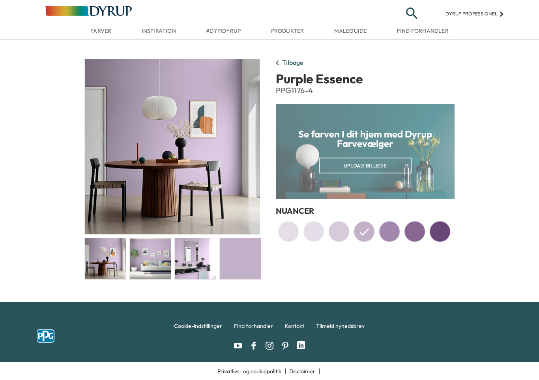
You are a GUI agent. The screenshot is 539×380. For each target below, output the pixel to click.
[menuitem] (198, 327)
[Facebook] (256, 346)
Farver (100, 30)
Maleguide (350, 30)
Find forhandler (423, 30)
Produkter (287, 30)
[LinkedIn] (301, 346)
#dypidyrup (223, 30)
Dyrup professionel (474, 14)
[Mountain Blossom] (389, 231)
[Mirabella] (415, 231)
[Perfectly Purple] (440, 231)
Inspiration (159, 30)
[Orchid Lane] (314, 231)
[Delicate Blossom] (339, 231)
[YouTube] (240, 346)
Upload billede (365, 165)
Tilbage (288, 63)
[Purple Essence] (364, 233)
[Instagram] (271, 346)
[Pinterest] (287, 346)
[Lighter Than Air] (288, 231)
